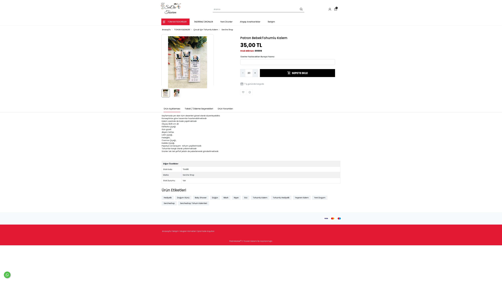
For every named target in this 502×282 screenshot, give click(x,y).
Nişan (236, 197)
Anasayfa (166, 231)
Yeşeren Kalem (302, 197)
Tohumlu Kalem (260, 197)
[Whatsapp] (7, 275)
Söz (245, 197)
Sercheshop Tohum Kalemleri (193, 203)
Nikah (226, 197)
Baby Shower (201, 197)
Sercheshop (169, 203)
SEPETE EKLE (300, 73)
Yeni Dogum (319, 197)
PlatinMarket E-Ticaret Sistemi (243, 241)
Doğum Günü (183, 197)
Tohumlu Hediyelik (281, 197)
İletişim (175, 231)
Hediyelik (168, 197)
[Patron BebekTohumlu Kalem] (188, 62)
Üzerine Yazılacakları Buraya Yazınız (257, 56)
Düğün (215, 197)
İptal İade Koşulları (206, 231)
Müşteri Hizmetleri (188, 231)
